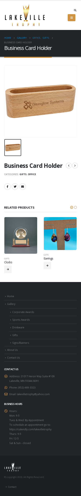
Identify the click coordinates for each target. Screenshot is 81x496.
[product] (20, 235)
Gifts (23, 174)
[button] (72, 207)
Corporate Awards (23, 312)
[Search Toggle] (75, 10)
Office (32, 174)
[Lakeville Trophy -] (25, 15)
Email (22, 186)
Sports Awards (21, 319)
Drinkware (18, 327)
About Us (12, 349)
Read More (8, 269)
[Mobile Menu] (71, 17)
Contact (12, 486)
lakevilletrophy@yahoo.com (33, 394)
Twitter (15, 186)
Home (10, 296)
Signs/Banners (20, 342)
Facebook (7, 186)
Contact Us (13, 357)
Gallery (11, 304)
